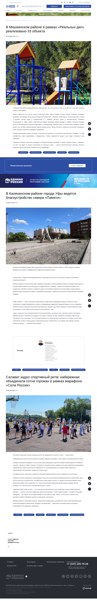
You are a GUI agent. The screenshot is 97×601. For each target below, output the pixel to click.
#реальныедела (74, 152)
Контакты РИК (11, 566)
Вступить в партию (86, 10)
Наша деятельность (32, 10)
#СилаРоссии (51, 514)
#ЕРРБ (16, 369)
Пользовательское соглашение (14, 589)
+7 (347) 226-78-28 (77, 563)
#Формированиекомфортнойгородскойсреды (35, 369)
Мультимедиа (72, 10)
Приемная (61, 10)
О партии (8, 10)
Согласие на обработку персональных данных (18, 593)
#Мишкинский (23, 152)
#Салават (40, 514)
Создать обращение (77, 165)
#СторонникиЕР (63, 514)
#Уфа (53, 369)
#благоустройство (35, 152)
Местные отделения (48, 10)
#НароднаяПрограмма (77, 514)
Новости (24, 20)
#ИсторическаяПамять (78, 369)
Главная (8, 20)
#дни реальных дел (49, 152)
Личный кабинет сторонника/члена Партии (77, 6)
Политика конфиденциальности (14, 590)
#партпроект (62, 152)
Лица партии (19, 10)
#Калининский (64, 369)
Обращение (54, 6)
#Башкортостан (29, 514)
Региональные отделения (55, 562)
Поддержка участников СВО (48, 14)
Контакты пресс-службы (35, 566)
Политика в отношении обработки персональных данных (20, 592)
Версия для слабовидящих (84, 2)
